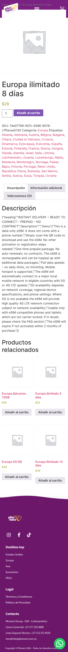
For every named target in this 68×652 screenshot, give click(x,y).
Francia (34, 148)
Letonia (48, 153)
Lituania (28, 157)
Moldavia (8, 162)
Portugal (30, 166)
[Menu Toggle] (36, 9)
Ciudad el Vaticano (26, 139)
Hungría (57, 148)
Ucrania (51, 175)
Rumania (34, 171)
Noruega (42, 162)
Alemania (20, 135)
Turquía (38, 175)
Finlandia (20, 148)
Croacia (47, 139)
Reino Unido (46, 166)
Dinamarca (9, 144)
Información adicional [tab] (46, 188)
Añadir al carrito (28, 113)
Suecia (17, 175)
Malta (59, 157)
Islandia (18, 153)
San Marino (49, 171)
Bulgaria (58, 135)
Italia (38, 153)
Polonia (16, 166)
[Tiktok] (29, 535)
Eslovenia (43, 144)
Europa (43, 130)
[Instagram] (9, 535)
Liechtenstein (11, 157)
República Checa (14, 171)
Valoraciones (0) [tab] (19, 196)
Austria (34, 135)
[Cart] (62, 8)
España (56, 144)
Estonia (7, 148)
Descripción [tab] (16, 188)
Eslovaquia (26, 144)
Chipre (6, 139)
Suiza (28, 175)
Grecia (45, 148)
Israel (29, 153)
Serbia (6, 175)
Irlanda (7, 153)
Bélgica (46, 135)
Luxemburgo (44, 157)
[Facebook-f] (19, 535)
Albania (7, 135)
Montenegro (25, 162)
